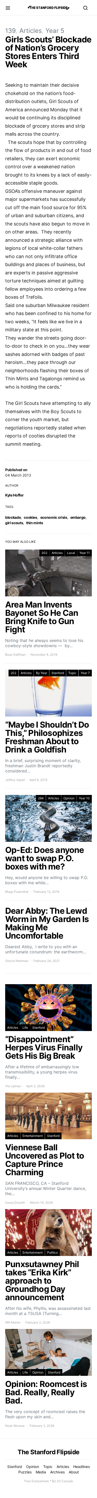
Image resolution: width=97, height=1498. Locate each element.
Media (41, 1472)
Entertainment (33, 1136)
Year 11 (84, 553)
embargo (78, 517)
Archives (57, 1472)
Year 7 (85, 673)
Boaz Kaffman (15, 654)
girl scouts (14, 523)
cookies (30, 517)
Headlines (81, 1466)
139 (10, 30)
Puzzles (25, 1472)
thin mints (34, 523)
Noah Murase (15, 1426)
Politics (52, 1252)
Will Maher (12, 1322)
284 (41, 798)
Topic (72, 673)
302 (44, 553)
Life (25, 1027)
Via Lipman (13, 1086)
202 (13, 673)
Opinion (68, 798)
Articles (30, 30)
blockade (13, 517)
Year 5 (55, 30)
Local (71, 553)
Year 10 (84, 798)
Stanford (57, 673)
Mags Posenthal (16, 892)
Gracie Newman (16, 961)
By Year (41, 673)
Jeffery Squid (15, 780)
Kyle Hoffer (14, 495)
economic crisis (53, 517)
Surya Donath (15, 1202)
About (74, 1472)
